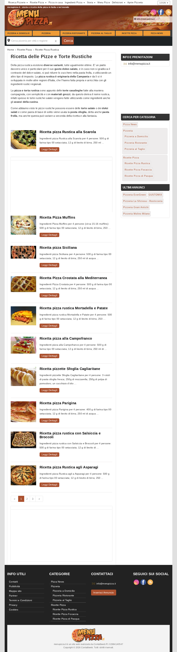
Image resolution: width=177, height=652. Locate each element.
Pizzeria (46, 33)
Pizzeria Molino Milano (136, 213)
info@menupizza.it (145, 19)
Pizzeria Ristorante (74, 33)
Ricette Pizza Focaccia (138, 169)
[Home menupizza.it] (30, 18)
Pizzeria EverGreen (134, 194)
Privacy (13, 605)
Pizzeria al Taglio (101, 33)
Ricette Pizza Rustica (137, 163)
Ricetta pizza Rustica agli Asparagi (69, 467)
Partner (13, 595)
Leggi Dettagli (49, 149)
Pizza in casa (56, 2)
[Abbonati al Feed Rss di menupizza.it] (168, 12)
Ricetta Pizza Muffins (57, 217)
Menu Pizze (103, 2)
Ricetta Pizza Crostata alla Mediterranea (73, 278)
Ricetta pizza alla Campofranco (66, 338)
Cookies (13, 609)
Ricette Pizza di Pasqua (139, 176)
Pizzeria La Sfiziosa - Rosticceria (142, 201)
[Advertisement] (61, 185)
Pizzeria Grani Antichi (136, 207)
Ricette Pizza (129, 33)
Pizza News (157, 33)
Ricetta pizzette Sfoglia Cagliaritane (70, 369)
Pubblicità (14, 586)
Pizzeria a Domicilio (18, 33)
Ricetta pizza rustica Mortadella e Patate (74, 308)
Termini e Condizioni (20, 600)
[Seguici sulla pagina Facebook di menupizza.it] (161, 12)
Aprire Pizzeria (135, 2)
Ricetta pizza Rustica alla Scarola (68, 132)
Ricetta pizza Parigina (58, 403)
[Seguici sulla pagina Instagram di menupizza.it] (154, 12)
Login (163, 3)
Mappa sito (15, 591)
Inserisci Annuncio (103, 592)
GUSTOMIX (155, 194)
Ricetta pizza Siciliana (58, 247)
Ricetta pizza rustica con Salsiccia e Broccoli (70, 435)
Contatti (13, 581)
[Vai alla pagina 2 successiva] (39, 499)
